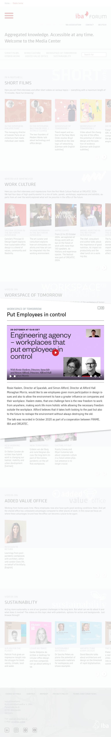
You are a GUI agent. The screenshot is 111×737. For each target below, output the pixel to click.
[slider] (42, 376)
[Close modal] (99, 307)
